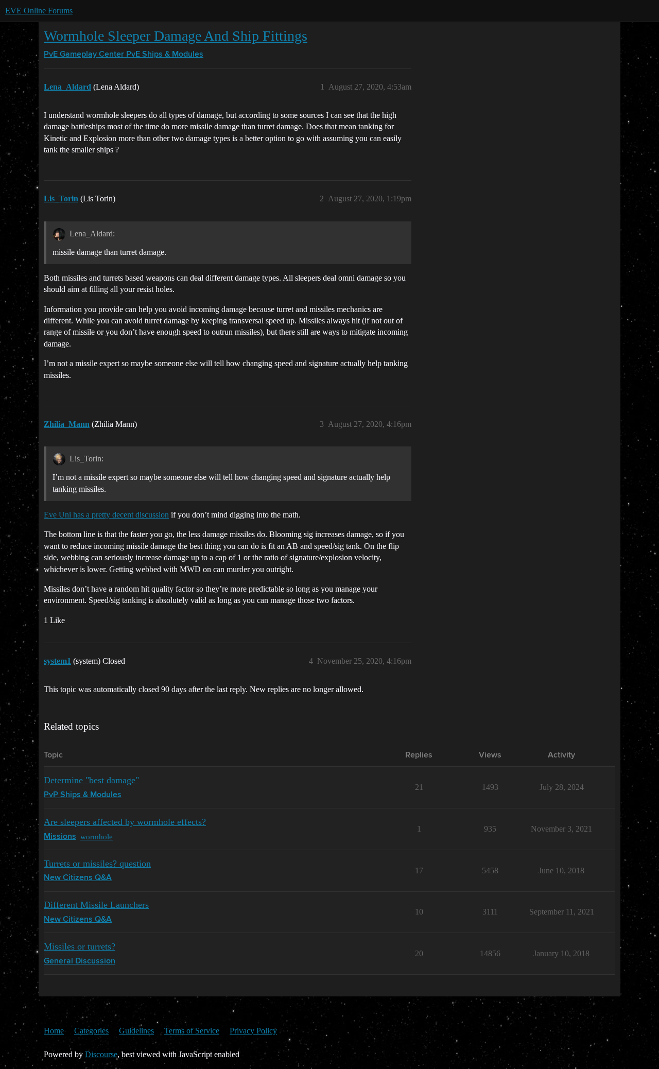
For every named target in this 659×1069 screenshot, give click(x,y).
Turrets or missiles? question (97, 863)
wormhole (96, 836)
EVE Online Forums (39, 10)
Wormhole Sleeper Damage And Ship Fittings (175, 36)
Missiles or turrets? (79, 946)
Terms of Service (191, 1030)
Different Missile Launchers (96, 905)
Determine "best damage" (91, 780)
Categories (91, 1030)
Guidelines (136, 1030)
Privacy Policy (253, 1030)
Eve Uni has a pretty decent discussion (106, 514)
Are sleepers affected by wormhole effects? (125, 822)
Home (54, 1030)
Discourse (101, 1054)
